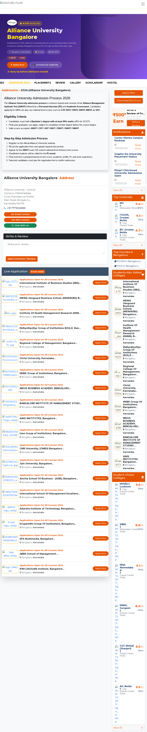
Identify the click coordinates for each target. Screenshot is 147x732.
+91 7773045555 (16, 208)
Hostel (112, 82)
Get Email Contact (20, 214)
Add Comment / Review (22, 258)
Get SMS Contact (20, 220)
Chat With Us (21, 225)
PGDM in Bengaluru (129, 261)
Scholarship (94, 82)
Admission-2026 (19, 82)
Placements (42, 82)
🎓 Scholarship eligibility (45, 65)
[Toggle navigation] (143, 4)
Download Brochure (129, 100)
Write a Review (136, 124)
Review (60, 82)
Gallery (75, 82)
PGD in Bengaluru (128, 266)
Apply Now (100, 282)
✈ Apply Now (17, 65)
